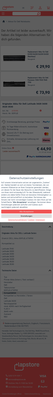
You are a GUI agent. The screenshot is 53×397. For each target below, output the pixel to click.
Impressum (40, 220)
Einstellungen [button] (26, 216)
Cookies (31, 220)
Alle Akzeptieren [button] (26, 211)
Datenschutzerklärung (17, 220)
